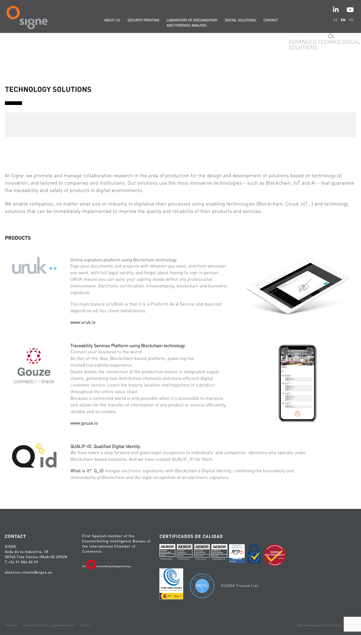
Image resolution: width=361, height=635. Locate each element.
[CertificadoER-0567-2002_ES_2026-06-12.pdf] (167, 553)
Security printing (143, 20)
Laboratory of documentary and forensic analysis (192, 23)
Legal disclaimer (63, 625)
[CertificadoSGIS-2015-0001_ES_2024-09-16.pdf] (219, 553)
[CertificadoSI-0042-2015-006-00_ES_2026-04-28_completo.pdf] (202, 553)
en (343, 20)
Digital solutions (240, 20)
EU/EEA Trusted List (239, 585)
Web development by (319, 625)
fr (351, 20)
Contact (271, 20)
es (335, 20)
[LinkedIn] (336, 10)
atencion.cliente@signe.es (28, 572)
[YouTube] (350, 10)
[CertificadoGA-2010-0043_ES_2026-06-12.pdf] (185, 553)
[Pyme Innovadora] (171, 584)
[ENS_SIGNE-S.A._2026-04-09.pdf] (237, 554)
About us (112, 20)
